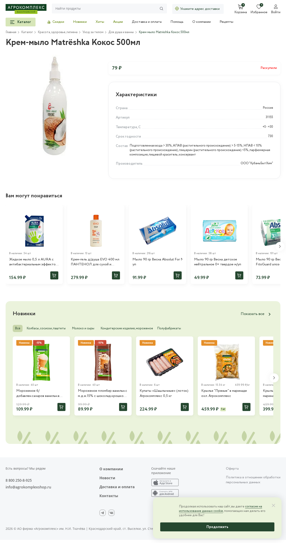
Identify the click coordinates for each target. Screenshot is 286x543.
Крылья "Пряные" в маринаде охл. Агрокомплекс (224, 393)
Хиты (100, 21)
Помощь (176, 21)
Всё (17, 328)
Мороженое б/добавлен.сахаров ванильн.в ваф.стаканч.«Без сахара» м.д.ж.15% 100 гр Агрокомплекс (40, 393)
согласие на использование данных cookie (220, 508)
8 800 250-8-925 (19, 480)
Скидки (58, 21)
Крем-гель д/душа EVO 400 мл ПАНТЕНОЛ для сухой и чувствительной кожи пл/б (95, 262)
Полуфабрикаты (169, 328)
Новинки (80, 21)
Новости (107, 477)
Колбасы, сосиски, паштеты (46, 328)
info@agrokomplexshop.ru (28, 487)
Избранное (258, 12)
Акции (118, 21)
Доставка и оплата (147, 21)
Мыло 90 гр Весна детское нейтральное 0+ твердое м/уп (217, 262)
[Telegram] (102, 513)
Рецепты (226, 21)
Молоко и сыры (83, 328)
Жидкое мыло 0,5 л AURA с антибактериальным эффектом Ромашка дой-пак (33, 262)
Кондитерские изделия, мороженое (127, 328)
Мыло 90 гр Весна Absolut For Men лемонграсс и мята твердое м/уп (157, 262)
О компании (201, 21)
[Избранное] (57, 210)
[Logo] (26, 9)
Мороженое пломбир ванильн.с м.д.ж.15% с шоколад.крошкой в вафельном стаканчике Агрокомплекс (103, 393)
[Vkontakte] (111, 513)
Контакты (108, 495)
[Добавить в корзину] (54, 275)
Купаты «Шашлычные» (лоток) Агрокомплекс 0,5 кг (164, 393)
